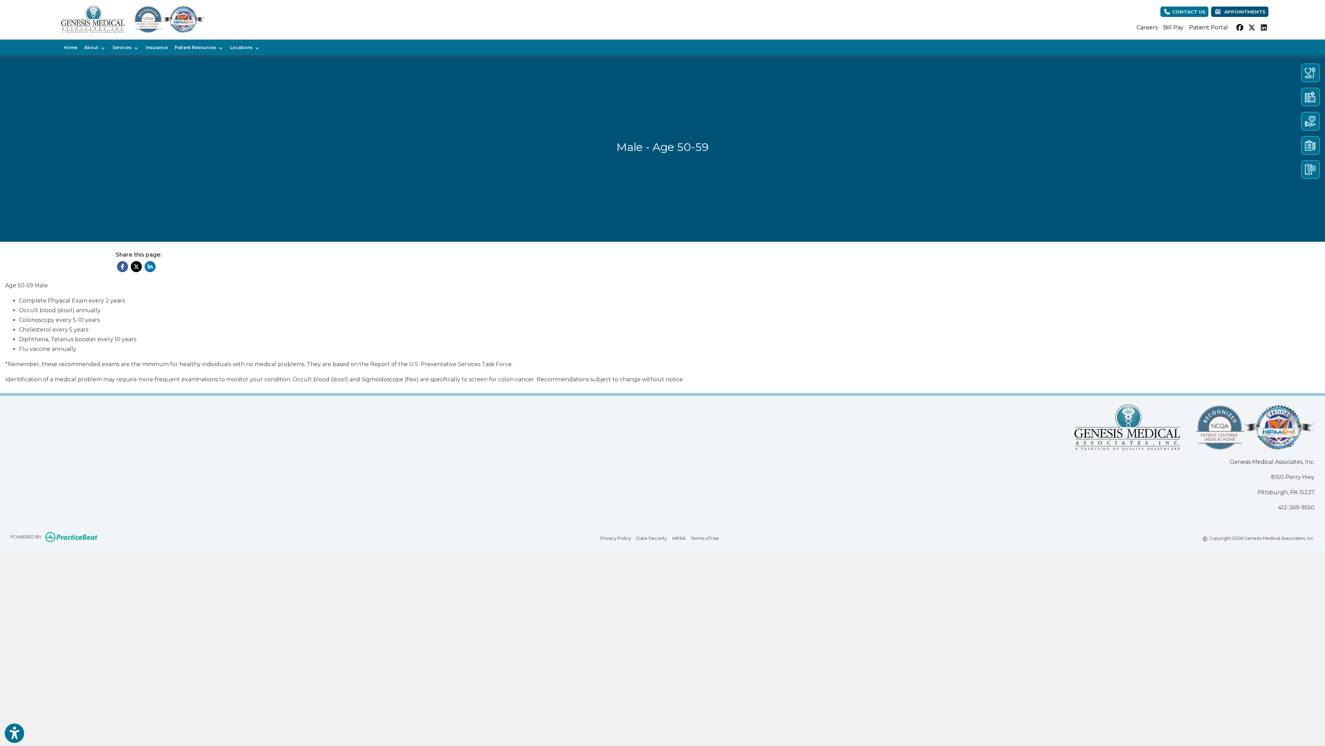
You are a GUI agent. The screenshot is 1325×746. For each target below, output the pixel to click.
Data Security (651, 538)
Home (70, 47)
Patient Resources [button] (196, 47)
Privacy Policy (615, 538)
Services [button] (123, 47)
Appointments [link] (1243, 12)
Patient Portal (1208, 27)
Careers (1147, 27)
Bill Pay (1173, 27)
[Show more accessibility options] (14, 733)
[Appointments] (1310, 169)
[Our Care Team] (1310, 73)
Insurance (157, 47)
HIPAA (679, 538)
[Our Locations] (1310, 97)
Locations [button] (242, 47)
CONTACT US (1188, 12)
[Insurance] (1310, 145)
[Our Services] (1310, 121)
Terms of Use (705, 538)
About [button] (92, 47)
